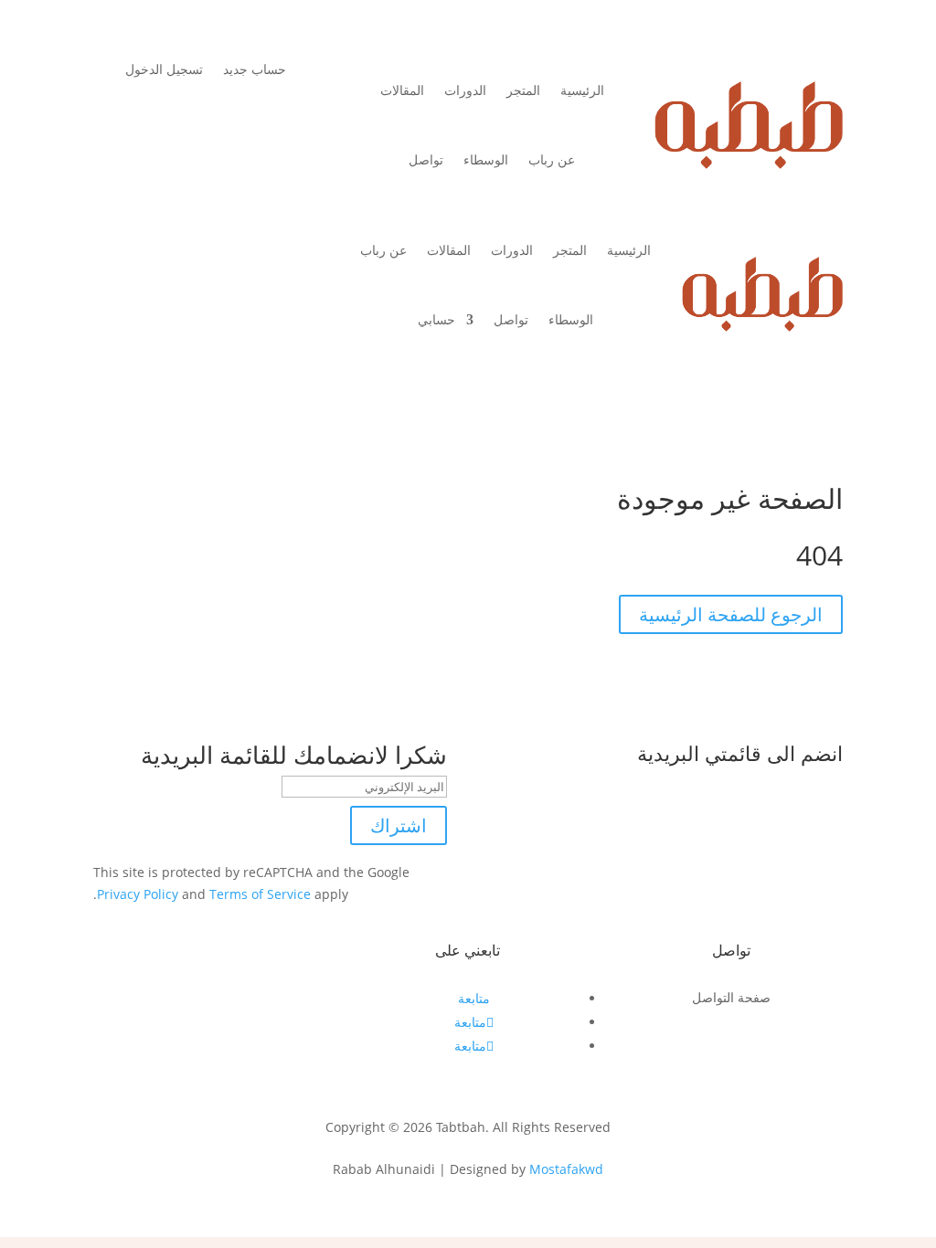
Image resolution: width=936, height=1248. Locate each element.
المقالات (402, 90)
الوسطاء (485, 159)
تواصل (426, 159)
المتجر (523, 90)
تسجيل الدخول (164, 70)
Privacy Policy (137, 894)
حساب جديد (254, 70)
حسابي (436, 319)
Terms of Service (260, 894)
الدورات (465, 90)
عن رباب (551, 159)
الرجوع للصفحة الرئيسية (731, 614)
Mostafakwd (566, 1169)
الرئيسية (582, 90)
